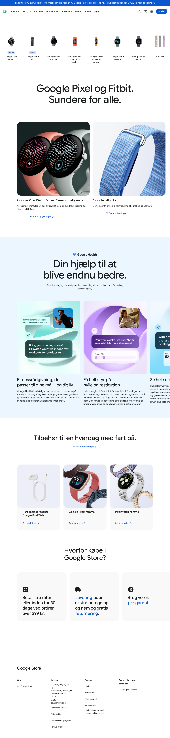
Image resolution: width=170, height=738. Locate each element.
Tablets (77, 11)
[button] (139, 11)
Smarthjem (66, 11)
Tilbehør (88, 11)
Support (98, 11)
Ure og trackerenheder (33, 11)
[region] (85, 49)
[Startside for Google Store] (5, 11)
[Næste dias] (163, 159)
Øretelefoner (52, 11)
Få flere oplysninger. (145, 3)
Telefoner (15, 11)
